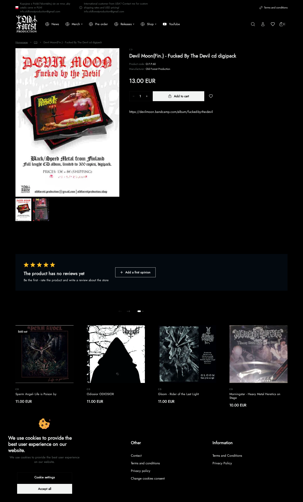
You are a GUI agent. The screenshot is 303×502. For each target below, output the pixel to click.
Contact (136, 455)
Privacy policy (140, 470)
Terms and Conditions (227, 455)
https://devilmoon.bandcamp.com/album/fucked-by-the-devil (171, 111)
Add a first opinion (137, 272)
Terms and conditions (276, 7)
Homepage (21, 42)
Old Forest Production (158, 69)
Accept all (44, 489)
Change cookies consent (148, 478)
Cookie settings (44, 477)
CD (36, 42)
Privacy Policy (222, 463)
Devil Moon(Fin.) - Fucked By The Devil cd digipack (72, 42)
